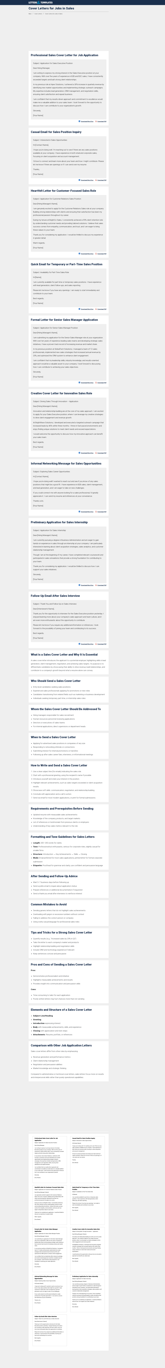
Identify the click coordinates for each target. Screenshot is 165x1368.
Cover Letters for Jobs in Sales (53, 14)
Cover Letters (38, 14)
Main (30, 14)
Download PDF (102, 121)
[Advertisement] (69, 33)
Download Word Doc (87, 121)
